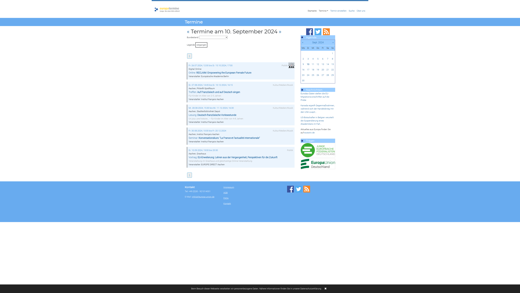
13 (323, 64)
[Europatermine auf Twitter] (317, 31)
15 (332, 64)
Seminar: (224, 138)
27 (323, 75)
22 (332, 69)
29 (332, 75)
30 (303, 80)
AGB (225, 192)
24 (308, 75)
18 (313, 69)
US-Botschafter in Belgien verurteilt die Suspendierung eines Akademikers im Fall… (317, 120)
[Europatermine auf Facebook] (309, 31)
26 (318, 75)
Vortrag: (233, 157)
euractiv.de (309, 132)
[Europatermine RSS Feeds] (326, 31)
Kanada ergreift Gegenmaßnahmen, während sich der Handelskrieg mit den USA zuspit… (317, 108)
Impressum (228, 187)
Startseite (312, 10)
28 (327, 75)
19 (318, 69)
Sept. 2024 (318, 42)
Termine (322, 10)
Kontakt (227, 203)
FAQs (225, 198)
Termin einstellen (338, 10)
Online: (220, 72)
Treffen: (214, 92)
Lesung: (212, 115)
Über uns (361, 10)
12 (318, 64)
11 (313, 64)
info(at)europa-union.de (203, 196)
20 (323, 69)
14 (327, 64)
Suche (352, 10)
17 (308, 69)
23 (303, 75)
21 (327, 69)
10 (308, 64)
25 (313, 75)
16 (303, 69)
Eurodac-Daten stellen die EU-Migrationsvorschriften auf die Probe (315, 96)
